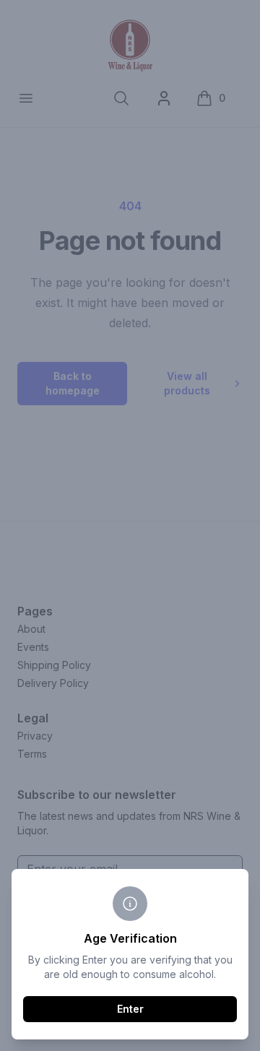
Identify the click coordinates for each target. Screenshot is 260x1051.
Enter (130, 1009)
